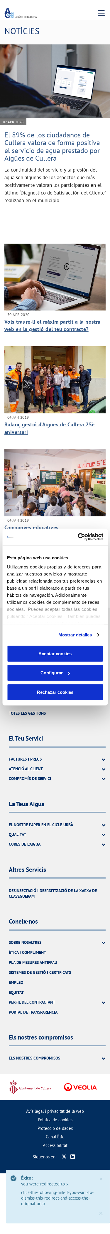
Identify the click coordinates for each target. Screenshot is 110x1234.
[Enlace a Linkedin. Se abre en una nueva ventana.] (72, 1157)
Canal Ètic (55, 1137)
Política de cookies (55, 1119)
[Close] (101, 1213)
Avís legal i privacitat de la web (55, 1111)
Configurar (51, 672)
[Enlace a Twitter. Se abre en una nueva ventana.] (64, 1157)
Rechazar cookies (55, 691)
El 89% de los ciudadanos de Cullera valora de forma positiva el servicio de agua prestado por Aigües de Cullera (52, 146)
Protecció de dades (55, 1128)
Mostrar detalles (75, 634)
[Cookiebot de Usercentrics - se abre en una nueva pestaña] (78, 537)
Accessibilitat (55, 1145)
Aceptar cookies (55, 653)
